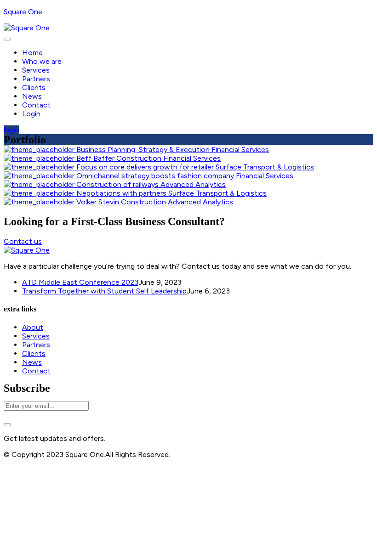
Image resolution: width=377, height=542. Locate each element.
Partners (36, 78)
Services (36, 70)
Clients (34, 87)
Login (31, 113)
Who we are (42, 61)
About (32, 327)
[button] (11, 129)
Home (32, 52)
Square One (23, 11)
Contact (36, 105)
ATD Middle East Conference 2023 (80, 282)
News (32, 96)
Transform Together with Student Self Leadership (104, 291)
